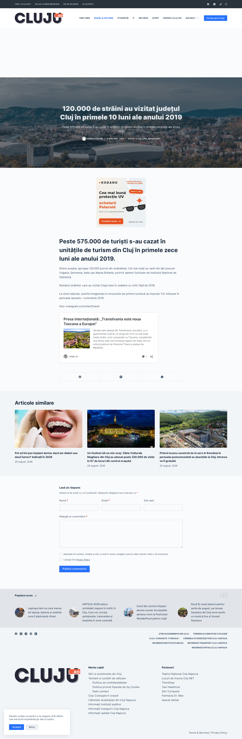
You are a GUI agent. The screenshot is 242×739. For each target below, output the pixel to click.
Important (154, 138)
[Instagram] (214, 4)
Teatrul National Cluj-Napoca (180, 673)
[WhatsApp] (162, 377)
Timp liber (84, 18)
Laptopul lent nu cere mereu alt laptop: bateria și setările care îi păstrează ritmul (45, 612)
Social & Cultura (103, 18)
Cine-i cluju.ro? (23, 4)
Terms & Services (199, 732)
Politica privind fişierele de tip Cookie (116, 687)
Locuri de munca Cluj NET (178, 678)
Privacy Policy (83, 559)
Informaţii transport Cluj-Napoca (207, 643)
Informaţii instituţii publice (167, 643)
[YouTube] (36, 634)
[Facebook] (208, 4)
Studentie (123, 18)
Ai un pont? (88, 4)
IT (133, 18)
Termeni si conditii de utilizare (210, 634)
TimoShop (168, 682)
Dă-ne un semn (70, 4)
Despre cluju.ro (172, 18)
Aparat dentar (170, 700)
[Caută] (226, 4)
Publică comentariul (74, 568)
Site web (149, 500)
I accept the (76, 559)
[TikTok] (221, 4)
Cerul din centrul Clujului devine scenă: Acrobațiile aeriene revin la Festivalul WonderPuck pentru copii (152, 612)
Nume (63, 500)
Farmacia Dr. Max (173, 695)
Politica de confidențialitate (110, 682)
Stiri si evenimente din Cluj (174, 634)
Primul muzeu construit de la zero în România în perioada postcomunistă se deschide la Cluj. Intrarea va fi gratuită (193, 457)
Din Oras (143, 18)
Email (106, 500)
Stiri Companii (170, 691)
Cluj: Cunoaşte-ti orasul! (164, 638)
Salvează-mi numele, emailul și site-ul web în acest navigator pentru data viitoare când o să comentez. (116, 554)
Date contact (101, 691)
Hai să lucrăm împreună (47, 4)
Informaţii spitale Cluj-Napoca (209, 647)
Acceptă (16, 727)
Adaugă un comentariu (73, 516)
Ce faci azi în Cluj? (215, 18)
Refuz (32, 727)
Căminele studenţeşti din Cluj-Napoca (205, 638)
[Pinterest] (31, 634)
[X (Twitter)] (121, 377)
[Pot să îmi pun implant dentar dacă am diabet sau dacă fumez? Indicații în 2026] (48, 429)
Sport (155, 18)
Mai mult (191, 18)
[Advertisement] (121, 53)
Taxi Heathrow (171, 687)
